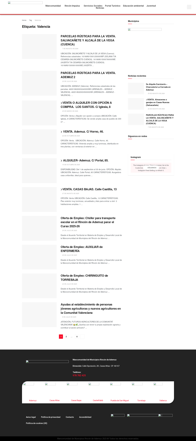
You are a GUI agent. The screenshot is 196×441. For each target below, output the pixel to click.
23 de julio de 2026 (69, 81)
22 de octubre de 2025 (71, 136)
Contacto (70, 417)
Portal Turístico (112, 6)
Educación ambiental (133, 6)
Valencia (38, 20)
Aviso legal (31, 417)
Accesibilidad (85, 417)
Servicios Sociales (93, 6)
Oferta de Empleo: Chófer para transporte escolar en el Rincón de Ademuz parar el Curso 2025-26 (88, 222)
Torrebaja (141, 400)
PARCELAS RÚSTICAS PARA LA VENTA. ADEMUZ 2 (88, 75)
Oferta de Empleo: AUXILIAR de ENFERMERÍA (82, 249)
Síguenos (151, 168)
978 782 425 (79, 375)
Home (24, 20)
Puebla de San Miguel (120, 400)
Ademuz (33, 400)
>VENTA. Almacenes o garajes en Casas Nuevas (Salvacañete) (157, 102)
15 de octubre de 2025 (71, 164)
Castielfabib (98, 400)
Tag (30, 20)
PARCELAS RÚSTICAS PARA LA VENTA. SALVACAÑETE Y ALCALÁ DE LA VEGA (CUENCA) (88, 40)
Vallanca (163, 400)
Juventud (151, 6)
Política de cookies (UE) (36, 423)
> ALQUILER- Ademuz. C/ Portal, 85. (84, 160)
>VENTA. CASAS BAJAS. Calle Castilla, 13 (89, 189)
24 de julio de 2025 (69, 284)
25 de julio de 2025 (69, 230)
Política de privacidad (50, 417)
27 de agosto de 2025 (70, 193)
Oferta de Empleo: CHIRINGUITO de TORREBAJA (84, 277)
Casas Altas (55, 400)
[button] (53, 6)
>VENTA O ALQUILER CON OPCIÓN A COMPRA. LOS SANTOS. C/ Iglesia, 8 (86, 104)
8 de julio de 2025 (69, 317)
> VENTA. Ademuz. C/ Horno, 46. (82, 131)
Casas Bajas (76, 400)
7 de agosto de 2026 (70, 48)
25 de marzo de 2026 (70, 111)
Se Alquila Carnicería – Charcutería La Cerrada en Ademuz (158, 87)
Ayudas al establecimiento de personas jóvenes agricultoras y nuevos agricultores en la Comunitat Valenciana (91, 308)
